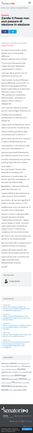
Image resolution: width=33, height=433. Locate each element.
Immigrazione (19, 372)
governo (4, 371)
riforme (5, 386)
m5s (20, 378)
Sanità (18, 386)
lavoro (18, 375)
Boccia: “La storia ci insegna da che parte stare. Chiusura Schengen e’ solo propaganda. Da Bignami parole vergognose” (16, 344)
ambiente (13, 363)
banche (23, 363)
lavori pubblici (10, 376)
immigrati (14, 372)
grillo (10, 372)
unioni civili (21, 389)
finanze (9, 369)
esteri (29, 366)
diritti (15, 366)
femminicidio (3, 369)
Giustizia (21, 369)
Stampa (13, 8)
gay (16, 369)
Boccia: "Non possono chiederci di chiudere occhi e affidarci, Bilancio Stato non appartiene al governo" (16, 308)
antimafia (19, 363)
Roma (12, 386)
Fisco (13, 369)
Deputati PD (16, 421)
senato (4, 389)
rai (16, 382)
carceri (3, 366)
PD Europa (27, 421)
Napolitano (3, 383)
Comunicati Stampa (22, 8)
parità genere (8, 383)
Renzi (19, 382)
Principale (10, 46)
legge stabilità (13, 379)
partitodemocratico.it (24, 416)
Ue (15, 389)
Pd (13, 382)
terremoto (11, 390)
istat (30, 372)
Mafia (24, 378)
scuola (24, 386)
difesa (12, 366)
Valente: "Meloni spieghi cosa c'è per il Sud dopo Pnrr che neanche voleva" (17, 335)
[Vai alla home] (8, 3)
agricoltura (5, 363)
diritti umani (20, 366)
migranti (29, 379)
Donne (24, 366)
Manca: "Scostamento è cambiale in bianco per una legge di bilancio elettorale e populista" (17, 327)
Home (3, 8)
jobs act (4, 375)
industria (25, 372)
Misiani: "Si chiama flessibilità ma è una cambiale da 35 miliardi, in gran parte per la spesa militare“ (16, 318)
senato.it (28, 426)
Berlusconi (27, 363)
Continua (27, 429)
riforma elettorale (25, 383)
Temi (7, 8)
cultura (7, 366)
